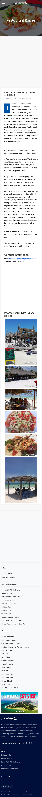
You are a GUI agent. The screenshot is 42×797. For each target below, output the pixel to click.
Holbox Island (25, 98)
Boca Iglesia (6, 667)
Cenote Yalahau (7, 661)
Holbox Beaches (7, 637)
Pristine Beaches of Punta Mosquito (15, 647)
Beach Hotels (6, 574)
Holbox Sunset (7, 650)
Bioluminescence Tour (10, 603)
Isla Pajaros (5, 654)
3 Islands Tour (6, 610)
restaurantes (11, 98)
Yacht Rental (6, 593)
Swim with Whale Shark (10, 590)
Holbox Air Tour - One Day (11, 620)
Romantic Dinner (8, 600)
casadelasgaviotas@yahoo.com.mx (23, 259)
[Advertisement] (21, 59)
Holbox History (7, 678)
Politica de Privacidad (9, 769)
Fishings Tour (6, 607)
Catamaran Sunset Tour (10, 597)
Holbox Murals (6, 681)
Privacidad (23, 792)
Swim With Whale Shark (10, 762)
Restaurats (5, 684)
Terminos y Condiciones (9, 792)
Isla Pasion (5, 657)
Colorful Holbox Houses (10, 644)
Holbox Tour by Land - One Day (13, 624)
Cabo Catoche (7, 664)
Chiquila (4, 671)
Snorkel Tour (6, 614)
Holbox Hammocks (8, 640)
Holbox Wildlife (7, 674)
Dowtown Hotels (8, 577)
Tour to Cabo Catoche (10, 617)
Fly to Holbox (6, 765)
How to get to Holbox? (10, 688)
